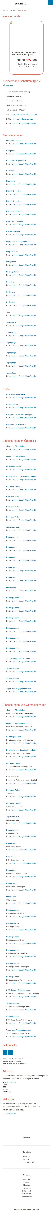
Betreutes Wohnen (13, 486)
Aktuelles (26, 1159)
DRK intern (26, 1194)
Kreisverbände (21, 11)
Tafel (8, 312)
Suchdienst (10, 292)
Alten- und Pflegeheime (15, 446)
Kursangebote (12, 404)
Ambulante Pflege (13, 140)
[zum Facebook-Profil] (15, 1213)
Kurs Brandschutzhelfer (15, 394)
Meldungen (9, 1099)
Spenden (10, 282)
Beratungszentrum (13, 466)
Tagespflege (11, 322)
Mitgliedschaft (11, 252)
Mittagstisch (11, 262)
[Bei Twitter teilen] (5, 1052)
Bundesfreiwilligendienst (16, 161)
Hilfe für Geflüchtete (14, 191)
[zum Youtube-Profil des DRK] (30, 1213)
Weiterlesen (11, 1113)
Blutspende (10, 151)
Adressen (13, 11)
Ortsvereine (11, 588)
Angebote (26, 1156)
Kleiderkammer (12, 537)
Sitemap (26, 1185)
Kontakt (26, 1182)
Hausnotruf (10, 181)
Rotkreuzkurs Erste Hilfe (16, 425)
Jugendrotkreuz (12, 527)
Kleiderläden (11, 547)
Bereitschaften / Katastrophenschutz (21, 476)
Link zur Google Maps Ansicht (24, 123)
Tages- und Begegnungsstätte (18, 688)
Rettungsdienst (12, 272)
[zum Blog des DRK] (35, 1213)
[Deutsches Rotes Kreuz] (7, 5)
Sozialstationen (12, 668)
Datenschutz (26, 1197)
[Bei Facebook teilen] (10, 1052)
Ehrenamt (10, 171)
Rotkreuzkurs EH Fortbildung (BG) (20, 414)
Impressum (26, 1188)
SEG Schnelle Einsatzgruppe (18, 658)
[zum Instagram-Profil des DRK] (25, 1213)
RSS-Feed (26, 1191)
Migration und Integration (16, 241)
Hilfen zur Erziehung (14, 221)
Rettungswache (12, 598)
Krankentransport (13, 231)
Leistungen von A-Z (26, 1162)
